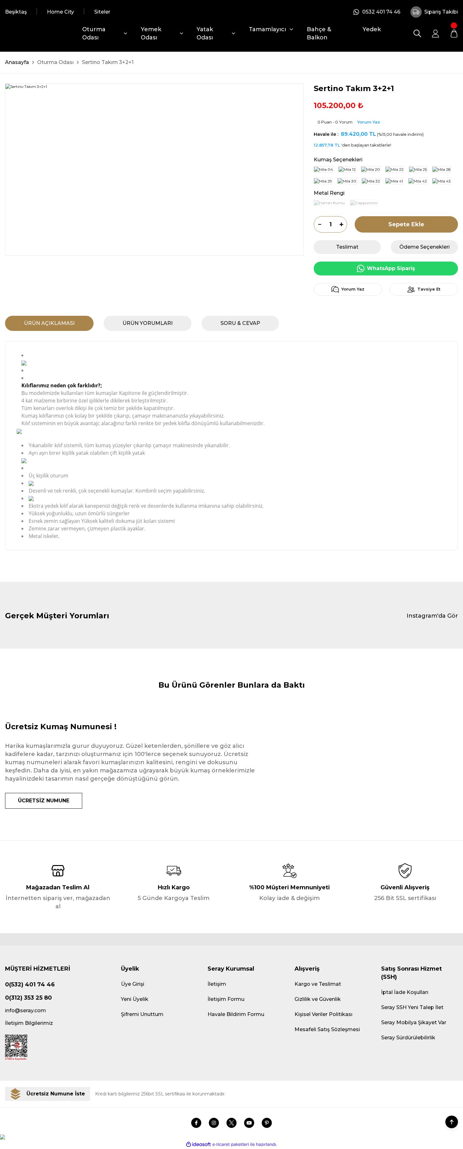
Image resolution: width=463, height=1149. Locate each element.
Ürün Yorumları (148, 323)
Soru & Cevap (240, 323)
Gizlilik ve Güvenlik (317, 999)
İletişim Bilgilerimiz (29, 1023)
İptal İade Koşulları (404, 992)
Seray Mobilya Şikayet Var (413, 1022)
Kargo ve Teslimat (317, 984)
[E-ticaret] (230, 1144)
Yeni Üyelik (134, 999)
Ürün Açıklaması (49, 323)
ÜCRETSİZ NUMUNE (43, 801)
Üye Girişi (132, 984)
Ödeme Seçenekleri (424, 247)
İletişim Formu (226, 999)
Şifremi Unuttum (142, 1014)
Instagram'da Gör (432, 615)
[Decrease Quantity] (317, 224)
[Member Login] (436, 33)
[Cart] (454, 33)
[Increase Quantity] (343, 224)
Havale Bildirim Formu (236, 1014)
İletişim (217, 984)
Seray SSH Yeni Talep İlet (412, 1007)
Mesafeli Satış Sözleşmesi (327, 1029)
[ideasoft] (198, 1144)
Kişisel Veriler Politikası (323, 1014)
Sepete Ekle (406, 224)
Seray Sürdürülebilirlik (408, 1038)
